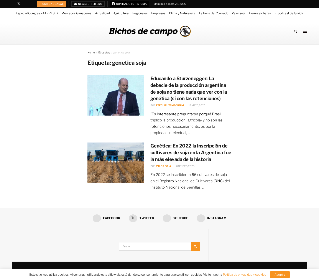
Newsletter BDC (90, 3)
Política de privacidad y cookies (245, 274)
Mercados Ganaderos (76, 13)
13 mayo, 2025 (196, 105)
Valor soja (238, 13)
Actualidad (102, 13)
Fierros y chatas (260, 13)
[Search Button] (295, 31)
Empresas (158, 13)
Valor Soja (163, 166)
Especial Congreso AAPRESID (37, 13)
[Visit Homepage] (150, 31)
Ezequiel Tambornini (170, 105)
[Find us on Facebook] (13, 4)
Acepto (280, 274)
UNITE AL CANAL (53, 3)
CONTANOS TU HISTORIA (131, 3)
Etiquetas (104, 52)
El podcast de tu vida (289, 13)
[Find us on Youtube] (24, 4)
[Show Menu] (305, 31)
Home (91, 52)
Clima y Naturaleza (182, 13)
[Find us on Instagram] (30, 4)
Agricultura (121, 13)
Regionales (140, 13)
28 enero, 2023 (184, 166)
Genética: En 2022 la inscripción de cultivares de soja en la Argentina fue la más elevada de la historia (190, 152)
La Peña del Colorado (213, 13)
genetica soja (121, 52)
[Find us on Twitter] (18, 4)
